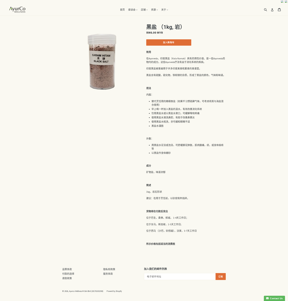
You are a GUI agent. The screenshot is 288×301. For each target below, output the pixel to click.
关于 (165, 9)
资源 (155, 9)
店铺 (145, 9)
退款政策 (67, 278)
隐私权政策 (109, 269)
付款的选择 (68, 273)
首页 (122, 9)
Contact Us (276, 298)
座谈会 (133, 9)
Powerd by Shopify (114, 291)
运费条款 (67, 269)
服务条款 (108, 273)
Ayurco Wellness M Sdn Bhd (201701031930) (86, 291)
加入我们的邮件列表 (155, 268)
